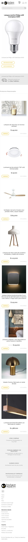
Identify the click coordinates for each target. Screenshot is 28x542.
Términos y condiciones (7, 530)
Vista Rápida (23, 133)
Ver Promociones (8, 62)
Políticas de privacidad (6, 532)
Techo (2, 494)
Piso (2, 498)
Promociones (4, 511)
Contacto (3, 521)
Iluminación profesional (6, 504)
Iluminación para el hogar (7, 502)
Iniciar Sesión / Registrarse (7, 526)
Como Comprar (5, 515)
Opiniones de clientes (6, 519)
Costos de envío (7, 66)
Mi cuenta (3, 528)
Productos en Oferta (6, 506)
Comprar (5, 133)
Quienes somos (5, 517)
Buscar (25, 8)
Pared (2, 496)
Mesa (2, 500)
